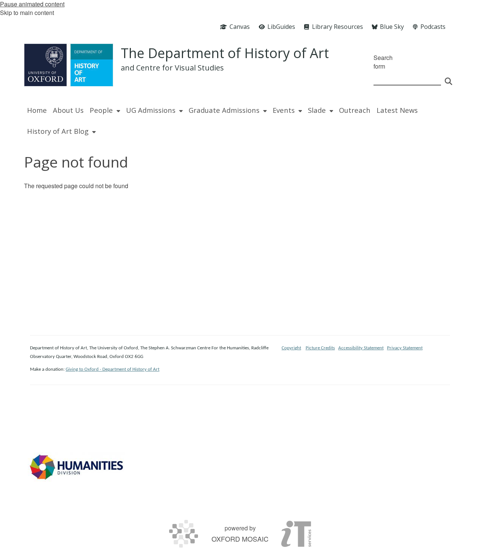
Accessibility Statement (361, 348)
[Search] (448, 77)
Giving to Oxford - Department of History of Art (112, 369)
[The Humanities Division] (76, 467)
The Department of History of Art (225, 53)
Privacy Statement (405, 348)
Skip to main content (27, 12)
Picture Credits (320, 348)
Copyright (291, 348)
